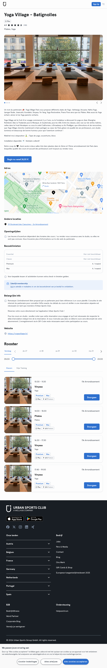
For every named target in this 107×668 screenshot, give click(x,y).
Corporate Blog (13, 621)
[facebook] (7, 527)
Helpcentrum (62, 611)
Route (46, 186)
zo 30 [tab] (74, 351)
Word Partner (12, 616)
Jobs (58, 541)
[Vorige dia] (97, 102)
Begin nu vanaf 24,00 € (17, 159)
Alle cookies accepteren (75, 661)
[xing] (32, 527)
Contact (60, 552)
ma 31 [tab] (91, 351)
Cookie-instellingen (27, 661)
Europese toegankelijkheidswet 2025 (73, 572)
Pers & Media (62, 546)
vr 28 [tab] (41, 351)
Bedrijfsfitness (12, 611)
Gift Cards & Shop (64, 567)
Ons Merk (60, 562)
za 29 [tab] (58, 351)
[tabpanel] (53, 433)
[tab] (4, 102)
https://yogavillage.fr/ (18, 333)
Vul (11, 286)
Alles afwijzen (51, 661)
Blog (58, 557)
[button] (28, 543)
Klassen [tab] (9, 368)
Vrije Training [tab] (21, 368)
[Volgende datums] (101, 351)
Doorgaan (91, 397)
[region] (53, 656)
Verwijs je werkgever (15, 626)
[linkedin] (26, 527)
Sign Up (96, 4)
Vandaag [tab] (7, 351)
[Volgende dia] (101, 102)
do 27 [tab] (25, 351)
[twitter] (14, 527)
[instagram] (20, 527)
